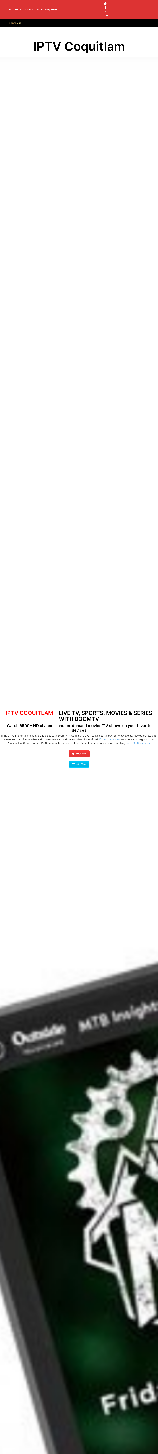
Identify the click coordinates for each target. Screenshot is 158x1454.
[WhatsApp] (105, 3)
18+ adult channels (110, 739)
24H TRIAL (81, 764)
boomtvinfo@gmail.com (47, 9)
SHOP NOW (81, 754)
